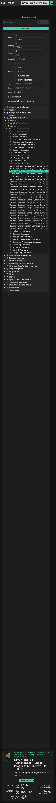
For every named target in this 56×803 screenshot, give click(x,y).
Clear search (43, 22)
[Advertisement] (28, 12)
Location (11, 84)
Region (10, 88)
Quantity (11, 45)
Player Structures (25, 80)
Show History (27, 781)
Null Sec (21, 63)
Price (10, 37)
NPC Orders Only (14, 97)
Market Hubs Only (15, 92)
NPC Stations (23, 76)
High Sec (21, 72)
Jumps (10, 53)
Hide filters (26, 28)
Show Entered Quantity (17, 59)
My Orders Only (14, 101)
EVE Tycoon (7, 3)
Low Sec (21, 67)
